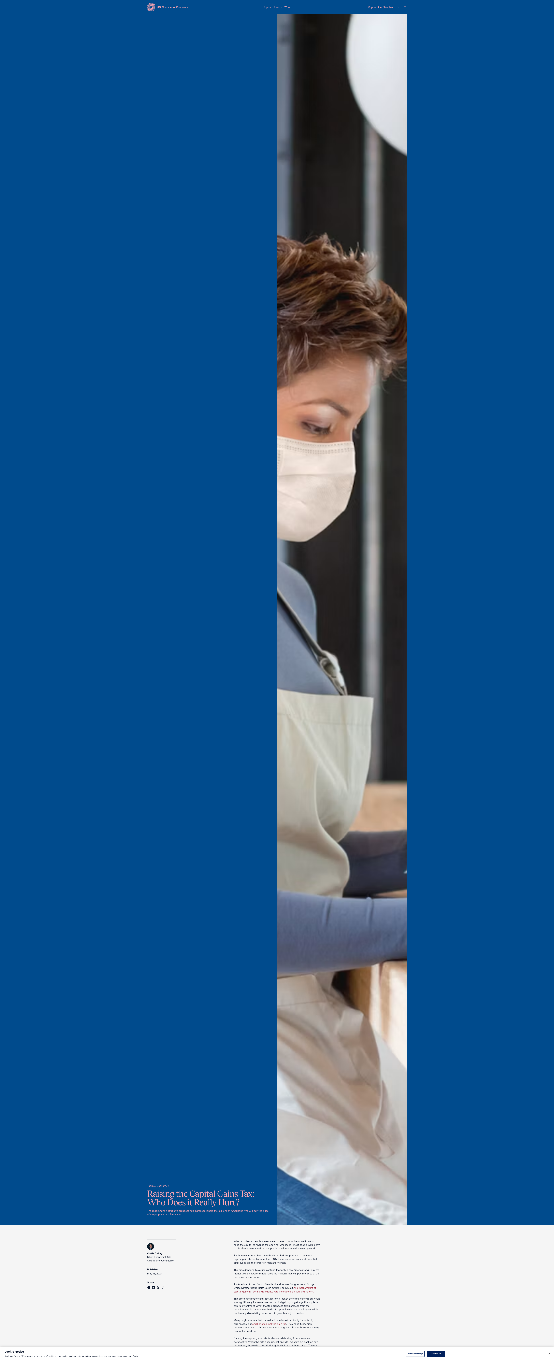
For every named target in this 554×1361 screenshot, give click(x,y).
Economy (162, 1185)
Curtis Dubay (154, 1253)
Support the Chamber (380, 7)
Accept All (436, 1353)
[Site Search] (398, 7)
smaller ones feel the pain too (269, 1324)
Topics (267, 7)
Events (278, 7)
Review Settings (415, 1353)
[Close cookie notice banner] (549, 1353)
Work (287, 7)
